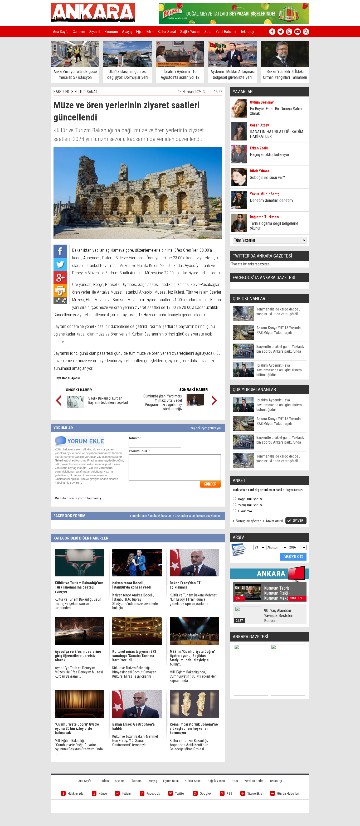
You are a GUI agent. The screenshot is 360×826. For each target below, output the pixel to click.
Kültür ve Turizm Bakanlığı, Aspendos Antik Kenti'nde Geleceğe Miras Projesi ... (189, 744)
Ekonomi (111, 32)
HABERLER (61, 92)
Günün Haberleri (288, 793)
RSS (229, 793)
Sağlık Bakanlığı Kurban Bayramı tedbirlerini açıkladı (108, 400)
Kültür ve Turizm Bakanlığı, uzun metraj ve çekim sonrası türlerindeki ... (78, 603)
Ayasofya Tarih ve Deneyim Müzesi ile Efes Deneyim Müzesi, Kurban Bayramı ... (79, 672)
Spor (208, 32)
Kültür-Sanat (167, 32)
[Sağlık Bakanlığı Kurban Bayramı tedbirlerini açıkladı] (75, 407)
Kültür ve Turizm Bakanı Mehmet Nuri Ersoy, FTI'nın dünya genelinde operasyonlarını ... (193, 599)
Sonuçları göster (248, 521)
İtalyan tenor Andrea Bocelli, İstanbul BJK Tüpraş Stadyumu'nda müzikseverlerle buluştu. (135, 601)
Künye (103, 793)
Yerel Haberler (226, 32)
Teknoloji (247, 32)
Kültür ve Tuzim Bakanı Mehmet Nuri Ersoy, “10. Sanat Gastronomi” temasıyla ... (135, 740)
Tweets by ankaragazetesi (250, 264)
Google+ (206, 793)
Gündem (79, 32)
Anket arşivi (274, 521)
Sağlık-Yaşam (190, 32)
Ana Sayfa (61, 32)
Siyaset (94, 32)
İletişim (127, 793)
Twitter (180, 793)
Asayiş (127, 32)
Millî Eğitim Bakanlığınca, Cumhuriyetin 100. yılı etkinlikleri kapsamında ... (193, 676)
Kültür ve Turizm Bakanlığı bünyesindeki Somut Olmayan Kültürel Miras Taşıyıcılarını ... (134, 672)
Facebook (153, 793)
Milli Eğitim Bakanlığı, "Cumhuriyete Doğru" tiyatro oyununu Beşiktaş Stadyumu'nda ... (79, 746)
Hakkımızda (76, 793)
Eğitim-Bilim (145, 32)
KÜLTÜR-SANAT (86, 92)
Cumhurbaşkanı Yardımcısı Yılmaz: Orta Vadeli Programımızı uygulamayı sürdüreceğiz (163, 402)
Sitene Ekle (254, 793)
